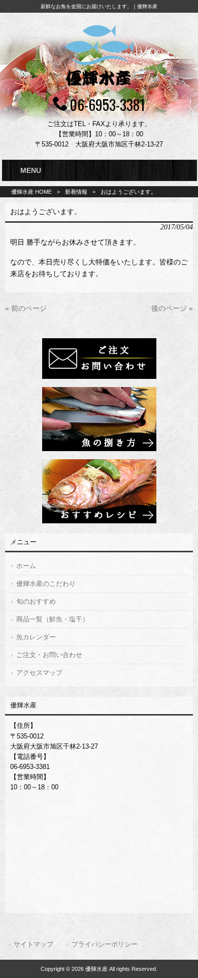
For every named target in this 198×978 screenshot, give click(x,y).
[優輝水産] (99, 87)
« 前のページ (26, 308)
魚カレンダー (36, 637)
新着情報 (76, 192)
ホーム (26, 566)
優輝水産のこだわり (46, 583)
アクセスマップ (39, 672)
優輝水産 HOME (31, 192)
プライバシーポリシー (105, 944)
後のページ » (172, 308)
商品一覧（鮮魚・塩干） (52, 619)
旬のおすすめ (36, 601)
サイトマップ (33, 944)
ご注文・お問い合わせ (49, 655)
